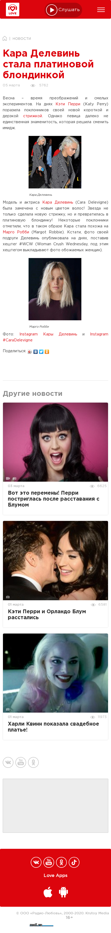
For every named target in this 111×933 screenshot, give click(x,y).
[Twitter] (41, 350)
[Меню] (101, 10)
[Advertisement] (55, 806)
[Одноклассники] (47, 350)
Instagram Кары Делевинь (48, 334)
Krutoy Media (97, 913)
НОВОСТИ (22, 38)
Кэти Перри (68, 104)
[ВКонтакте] (36, 350)
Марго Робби (16, 232)
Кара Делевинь (57, 202)
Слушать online (69, 10)
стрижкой (32, 116)
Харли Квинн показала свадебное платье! (53, 727)
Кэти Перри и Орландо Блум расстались (47, 614)
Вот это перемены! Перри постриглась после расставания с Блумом (53, 499)
